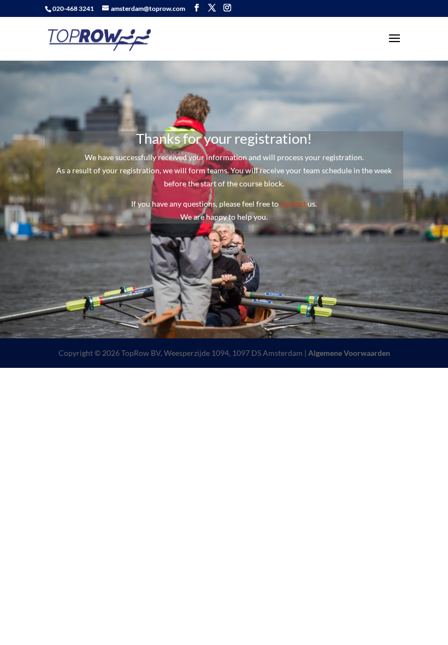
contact (293, 203)
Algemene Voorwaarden (349, 352)
